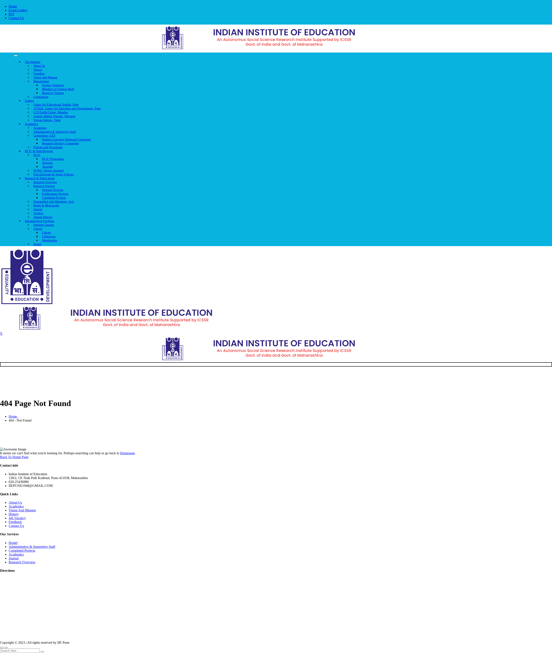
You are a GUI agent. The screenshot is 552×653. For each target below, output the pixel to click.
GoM (148, 634)
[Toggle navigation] (15, 55)
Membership (49, 240)
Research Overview (22, 562)
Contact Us (16, 18)
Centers (29, 100)
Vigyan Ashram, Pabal (47, 120)
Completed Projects (22, 550)
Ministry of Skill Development (187, 634)
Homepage (127, 453)
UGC (50, 634)
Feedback (15, 522)
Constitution (40, 96)
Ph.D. (37, 155)
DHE (131, 634)
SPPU (93, 634)
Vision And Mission (22, 510)
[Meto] (276, 49)
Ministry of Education (18, 634)
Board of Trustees (53, 93)
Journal (14, 558)
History (14, 514)
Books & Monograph (46, 205)
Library (38, 228)
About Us (15, 502)
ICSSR (112, 634)
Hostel (37, 244)
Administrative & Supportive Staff (32, 546)
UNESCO (71, 634)
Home (13, 6)
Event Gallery (18, 10)
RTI (11, 14)
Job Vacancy (17, 518)
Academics (16, 506)
